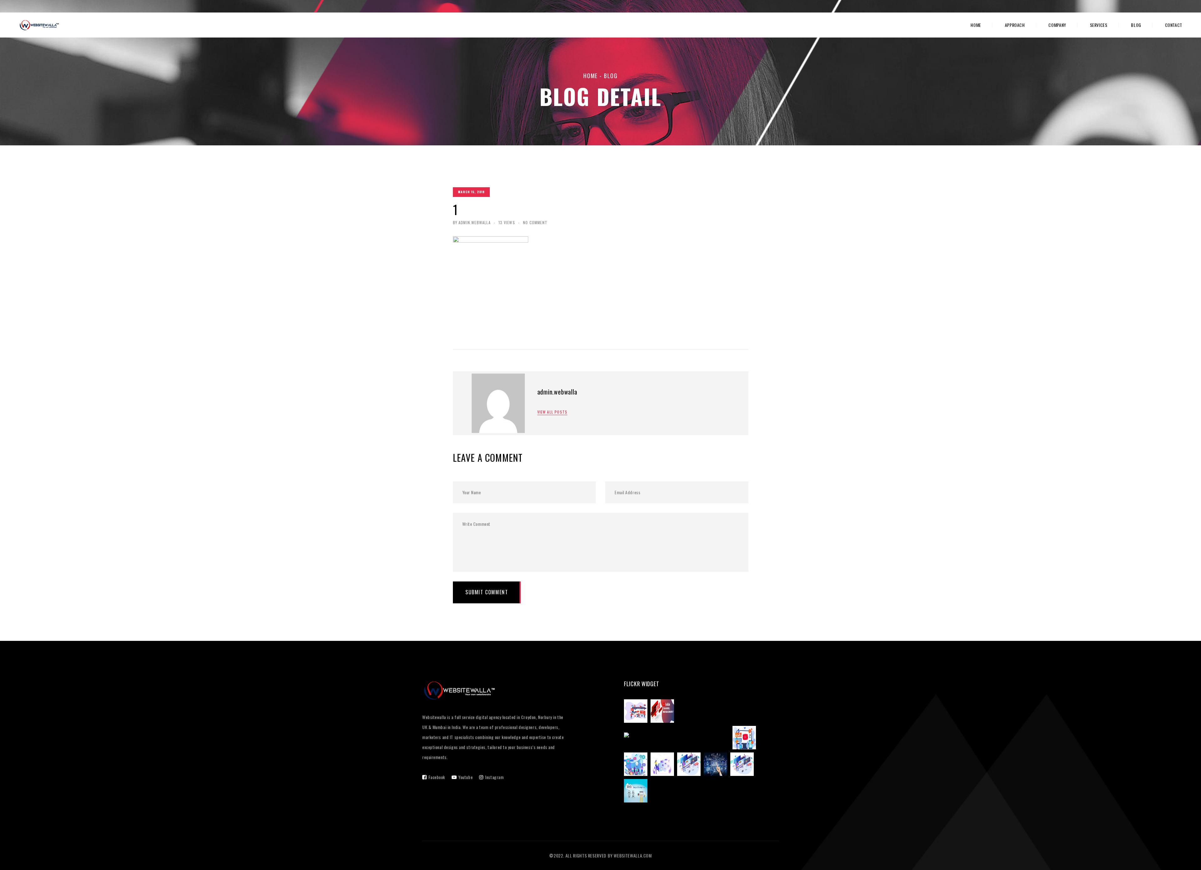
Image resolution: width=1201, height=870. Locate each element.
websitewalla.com (632, 855)
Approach (1015, 25)
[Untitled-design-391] (717, 765)
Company (1057, 25)
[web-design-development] (637, 791)
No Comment (535, 222)
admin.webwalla (557, 391)
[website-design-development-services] (690, 765)
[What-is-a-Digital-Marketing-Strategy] (637, 765)
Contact (1173, 25)
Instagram (494, 777)
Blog (1136, 25)
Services (1098, 25)
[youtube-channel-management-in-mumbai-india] (678, 738)
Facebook (436, 777)
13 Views (507, 222)
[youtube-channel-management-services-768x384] (664, 712)
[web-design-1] (743, 765)
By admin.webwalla (472, 222)
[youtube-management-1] (637, 712)
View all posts (552, 412)
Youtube (465, 777)
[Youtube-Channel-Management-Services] (745, 738)
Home (975, 25)
